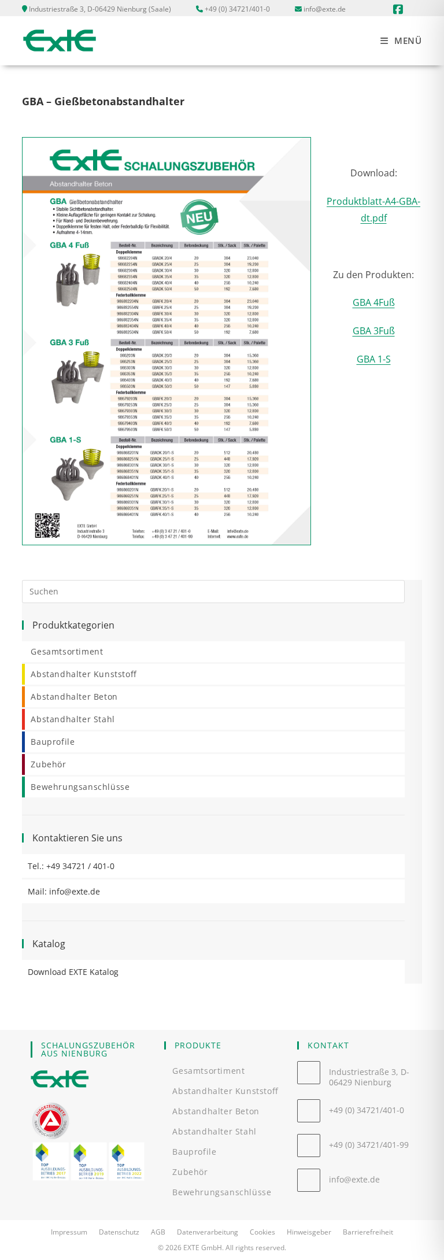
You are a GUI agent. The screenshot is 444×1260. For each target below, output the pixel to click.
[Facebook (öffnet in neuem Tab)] (396, 9)
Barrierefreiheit (368, 1232)
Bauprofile (53, 741)
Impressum (69, 1232)
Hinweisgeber (309, 1232)
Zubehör (48, 764)
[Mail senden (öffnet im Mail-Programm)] (414, 9)
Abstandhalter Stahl (72, 719)
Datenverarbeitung (207, 1232)
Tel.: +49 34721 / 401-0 (71, 865)
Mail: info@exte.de (64, 891)
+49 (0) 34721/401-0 (237, 9)
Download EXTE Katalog (73, 971)
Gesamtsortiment (67, 651)
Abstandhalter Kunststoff (83, 673)
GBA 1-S (374, 359)
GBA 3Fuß (374, 330)
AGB (158, 1232)
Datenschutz (119, 1232)
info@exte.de (325, 9)
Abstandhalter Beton (74, 696)
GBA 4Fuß (374, 302)
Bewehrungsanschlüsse (80, 786)
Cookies (262, 1232)
